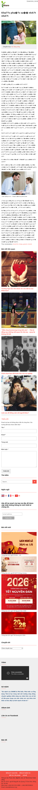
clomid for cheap (18, 244)
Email (3, 434)
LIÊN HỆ (25, 775)
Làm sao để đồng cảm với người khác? (15, 413)
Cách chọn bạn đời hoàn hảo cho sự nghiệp (16, 373)
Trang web (4, 442)
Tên (3, 427)
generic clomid (27, 244)
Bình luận (4, 449)
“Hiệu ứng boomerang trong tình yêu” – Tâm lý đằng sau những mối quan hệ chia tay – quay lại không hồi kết (18, 332)
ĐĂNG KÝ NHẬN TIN (25, 773)
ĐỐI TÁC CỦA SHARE (14, 775)
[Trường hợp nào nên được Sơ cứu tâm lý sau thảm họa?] (19, 269)
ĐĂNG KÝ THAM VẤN (11, 773)
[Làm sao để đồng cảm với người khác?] (19, 393)
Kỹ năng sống (16, 46)
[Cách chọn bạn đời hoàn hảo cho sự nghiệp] (19, 354)
